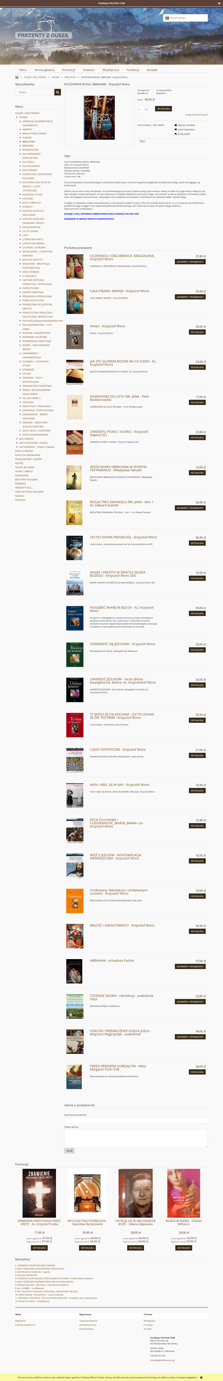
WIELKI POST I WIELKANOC (37, 406)
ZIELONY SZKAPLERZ (27, 1275)
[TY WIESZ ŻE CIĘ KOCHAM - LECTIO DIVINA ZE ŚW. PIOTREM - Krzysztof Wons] (76, 725)
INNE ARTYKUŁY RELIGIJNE (29, 491)
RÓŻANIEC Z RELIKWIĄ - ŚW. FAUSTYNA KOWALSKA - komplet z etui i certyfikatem (57, 1297)
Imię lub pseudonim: (75, 1114)
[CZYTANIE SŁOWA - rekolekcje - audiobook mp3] (76, 1006)
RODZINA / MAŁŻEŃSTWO (36, 332)
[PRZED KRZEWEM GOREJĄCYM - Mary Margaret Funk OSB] (76, 1077)
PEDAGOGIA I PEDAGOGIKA (37, 296)
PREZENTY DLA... (24, 487)
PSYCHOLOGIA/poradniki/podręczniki (43, 320)
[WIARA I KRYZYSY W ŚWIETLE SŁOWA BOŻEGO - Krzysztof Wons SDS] (76, 583)
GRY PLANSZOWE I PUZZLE (33, 442)
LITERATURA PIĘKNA (33, 243)
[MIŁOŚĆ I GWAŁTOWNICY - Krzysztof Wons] (76, 936)
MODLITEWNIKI (31, 271)
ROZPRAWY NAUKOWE (35, 337)
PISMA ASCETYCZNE (33, 300)
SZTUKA (27, 373)
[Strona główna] (43, 38)
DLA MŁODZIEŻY (31, 166)
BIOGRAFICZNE (31, 149)
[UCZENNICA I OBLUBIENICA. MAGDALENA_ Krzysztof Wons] (76, 266)
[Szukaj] (57, 92)
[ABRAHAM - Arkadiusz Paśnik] (76, 971)
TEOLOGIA (28, 402)
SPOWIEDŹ (28, 369)
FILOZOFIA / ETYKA (33, 194)
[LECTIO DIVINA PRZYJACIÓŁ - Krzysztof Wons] (76, 548)
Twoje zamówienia (88, 1320)
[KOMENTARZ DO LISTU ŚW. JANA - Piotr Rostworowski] (76, 407)
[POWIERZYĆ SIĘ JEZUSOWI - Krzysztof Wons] (76, 655)
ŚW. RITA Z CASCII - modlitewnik (33, 1301)
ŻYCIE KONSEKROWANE (35, 434)
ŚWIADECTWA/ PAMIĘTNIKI (37, 385)
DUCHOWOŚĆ (30, 170)
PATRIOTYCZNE (31, 288)
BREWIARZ (28, 145)
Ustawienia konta (87, 1324)
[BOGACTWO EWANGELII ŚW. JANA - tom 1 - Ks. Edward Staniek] (76, 513)
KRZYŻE (19, 463)
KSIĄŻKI (23, 117)
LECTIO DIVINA (30, 231)
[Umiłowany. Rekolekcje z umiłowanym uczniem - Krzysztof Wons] (76, 901)
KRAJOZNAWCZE (31, 227)
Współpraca (149, 1320)
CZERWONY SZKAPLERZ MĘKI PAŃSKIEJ (36, 1265)
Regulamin (20, 1320)
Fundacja (148, 1324)
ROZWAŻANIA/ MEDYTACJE (37, 341)
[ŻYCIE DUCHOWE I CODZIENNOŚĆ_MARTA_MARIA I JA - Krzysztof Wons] (76, 830)
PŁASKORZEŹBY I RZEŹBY (28, 459)
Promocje (20, 499)
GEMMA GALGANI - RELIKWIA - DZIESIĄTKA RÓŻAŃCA (43, 1284)
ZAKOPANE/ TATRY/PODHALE (38, 410)
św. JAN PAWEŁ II (31, 398)
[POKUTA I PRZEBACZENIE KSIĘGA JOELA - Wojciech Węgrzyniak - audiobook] (76, 1041)
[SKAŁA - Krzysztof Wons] (76, 337)
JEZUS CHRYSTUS (32, 202)
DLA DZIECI (28, 161)
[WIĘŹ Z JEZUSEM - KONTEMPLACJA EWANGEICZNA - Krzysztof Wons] (76, 866)
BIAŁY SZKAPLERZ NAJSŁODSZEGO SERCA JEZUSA (40, 1268)
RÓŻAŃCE (20, 483)
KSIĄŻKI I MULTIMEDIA (27, 113)
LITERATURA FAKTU (33, 239)
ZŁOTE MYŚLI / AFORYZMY (37, 430)
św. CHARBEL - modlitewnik (30, 1288)
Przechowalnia (86, 1328)
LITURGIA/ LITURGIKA (34, 247)
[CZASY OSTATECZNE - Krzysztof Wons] (76, 760)
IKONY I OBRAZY (24, 471)
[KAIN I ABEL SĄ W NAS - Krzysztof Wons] (76, 795)
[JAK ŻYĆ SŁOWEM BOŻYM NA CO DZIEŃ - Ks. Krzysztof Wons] (76, 372)
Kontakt (147, 1328)
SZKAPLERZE (22, 475)
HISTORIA (28, 198)
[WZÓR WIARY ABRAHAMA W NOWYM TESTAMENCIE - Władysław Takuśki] (76, 477)
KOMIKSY (28, 206)
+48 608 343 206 (157, 1355)
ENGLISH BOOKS (24, 451)
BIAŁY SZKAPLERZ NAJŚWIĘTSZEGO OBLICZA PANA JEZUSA (45, 1281)
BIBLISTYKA (29, 141)
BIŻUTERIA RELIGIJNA (26, 479)
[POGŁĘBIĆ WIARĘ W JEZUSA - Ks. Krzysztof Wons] (76, 618)
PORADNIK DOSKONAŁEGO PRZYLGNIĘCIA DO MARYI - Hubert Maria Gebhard (55, 1278)
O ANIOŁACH (29, 275)
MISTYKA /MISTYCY (33, 259)
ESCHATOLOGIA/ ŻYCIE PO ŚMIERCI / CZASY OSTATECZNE (37, 186)
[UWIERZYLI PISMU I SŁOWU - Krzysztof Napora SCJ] (76, 442)
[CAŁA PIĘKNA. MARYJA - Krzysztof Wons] (76, 302)
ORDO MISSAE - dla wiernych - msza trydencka (40, 1294)
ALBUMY (27, 137)
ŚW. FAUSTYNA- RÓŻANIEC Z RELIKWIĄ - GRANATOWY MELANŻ (47, 1291)
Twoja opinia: (71, 1126)
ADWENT (27, 129)
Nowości (19, 495)
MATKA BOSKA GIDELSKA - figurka (33, 1271)
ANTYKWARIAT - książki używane (37, 446)
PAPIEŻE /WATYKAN (33, 292)
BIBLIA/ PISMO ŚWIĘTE (35, 133)
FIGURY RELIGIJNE (24, 467)
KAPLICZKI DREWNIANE (27, 455)
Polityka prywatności (25, 1324)
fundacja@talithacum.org (162, 1360)
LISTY (25, 235)
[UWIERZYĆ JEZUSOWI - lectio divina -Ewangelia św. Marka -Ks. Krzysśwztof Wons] (76, 690)
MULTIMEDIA (26, 438)
